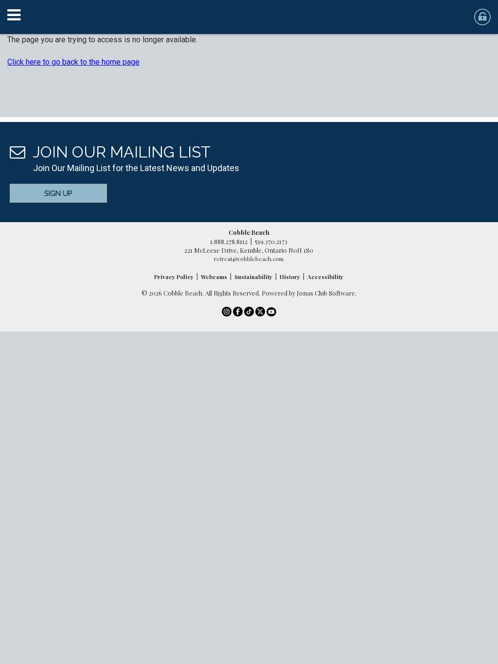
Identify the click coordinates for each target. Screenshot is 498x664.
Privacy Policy (174, 276)
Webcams (214, 276)
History (290, 276)
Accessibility (325, 276)
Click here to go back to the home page (73, 62)
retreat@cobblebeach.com (249, 258)
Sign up (58, 193)
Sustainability (253, 276)
